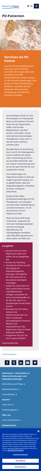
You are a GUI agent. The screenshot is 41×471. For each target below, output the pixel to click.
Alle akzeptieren (20, 467)
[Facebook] (7, 362)
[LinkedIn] (20, 362)
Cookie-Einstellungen (20, 454)
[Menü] (36, 6)
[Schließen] (38, 431)
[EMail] (27, 362)
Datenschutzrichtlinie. (15, 450)
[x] (14, 362)
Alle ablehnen (20, 461)
